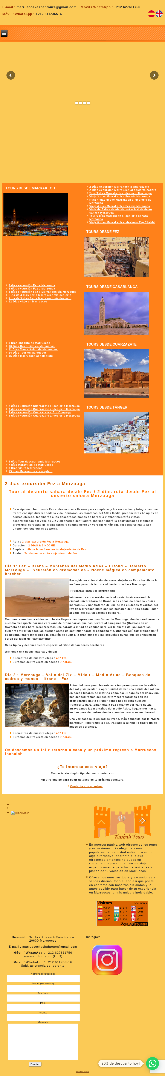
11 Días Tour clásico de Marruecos (33, 349)
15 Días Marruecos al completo (31, 355)
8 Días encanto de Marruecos (29, 343)
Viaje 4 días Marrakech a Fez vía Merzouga (119, 206)
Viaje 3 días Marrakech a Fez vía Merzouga (119, 196)
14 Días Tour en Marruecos (28, 352)
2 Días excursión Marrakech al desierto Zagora (122, 190)
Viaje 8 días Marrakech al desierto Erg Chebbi (122, 222)
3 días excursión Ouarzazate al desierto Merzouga (44, 409)
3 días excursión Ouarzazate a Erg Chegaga (40, 412)
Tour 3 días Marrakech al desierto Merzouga (120, 193)
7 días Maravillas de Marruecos (31, 464)
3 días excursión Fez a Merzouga (32, 288)
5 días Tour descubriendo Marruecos (35, 461)
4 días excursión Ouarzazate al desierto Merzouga (44, 415)
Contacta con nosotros (86, 786)
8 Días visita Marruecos (26, 468)
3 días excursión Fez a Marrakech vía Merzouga (42, 291)
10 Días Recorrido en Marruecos (32, 346)
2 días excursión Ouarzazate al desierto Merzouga (44, 405)
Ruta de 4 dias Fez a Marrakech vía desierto (40, 295)
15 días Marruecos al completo (30, 471)
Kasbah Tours (82, 1071)
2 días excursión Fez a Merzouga (32, 285)
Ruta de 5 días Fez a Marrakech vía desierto (40, 298)
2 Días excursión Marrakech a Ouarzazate (119, 186)
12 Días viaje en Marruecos (28, 301)
